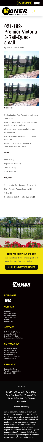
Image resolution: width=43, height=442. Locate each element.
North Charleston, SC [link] (12, 356)
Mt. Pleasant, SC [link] (10, 350)
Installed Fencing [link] (11, 336)
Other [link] (6, 193)
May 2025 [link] (8, 159)
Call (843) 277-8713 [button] (24, 3)
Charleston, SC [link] (10, 355)
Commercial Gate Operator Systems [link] (18, 185)
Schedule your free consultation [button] (21, 267)
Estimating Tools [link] (10, 369)
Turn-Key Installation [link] (12, 371)
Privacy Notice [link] (30, 395)
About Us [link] (7, 311)
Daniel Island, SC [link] (10, 353)
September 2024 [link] (11, 163)
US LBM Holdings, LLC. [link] (15, 392)
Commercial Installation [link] (13, 338)
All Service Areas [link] (10, 348)
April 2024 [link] (8, 171)
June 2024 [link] (8, 167)
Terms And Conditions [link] (14, 395)
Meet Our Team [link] (10, 313)
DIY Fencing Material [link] (12, 332)
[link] (35, 4)
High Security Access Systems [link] (16, 189)
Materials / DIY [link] (10, 373)
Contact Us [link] (8, 321)
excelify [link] (9, 48)
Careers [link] (7, 319)
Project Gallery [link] (10, 315)
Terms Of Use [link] (31, 392)
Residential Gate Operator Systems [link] (18, 197)
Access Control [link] (10, 334)
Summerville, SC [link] (10, 359)
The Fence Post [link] (10, 317)
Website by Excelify (21, 406)
